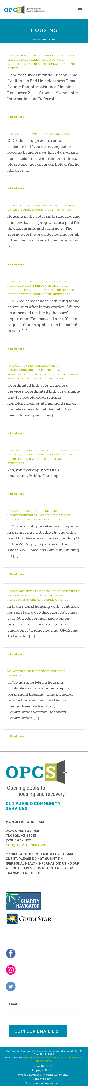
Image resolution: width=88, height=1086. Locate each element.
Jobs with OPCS (42, 1066)
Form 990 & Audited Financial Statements (42, 1074)
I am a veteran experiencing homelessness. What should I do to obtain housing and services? (39, 515)
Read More (17, 116)
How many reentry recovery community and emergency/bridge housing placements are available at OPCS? (43, 595)
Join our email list (38, 1031)
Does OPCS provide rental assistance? (41, 134)
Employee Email (42, 1070)
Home (37, 39)
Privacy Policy (42, 1078)
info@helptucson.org (25, 845)
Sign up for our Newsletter (42, 1083)
